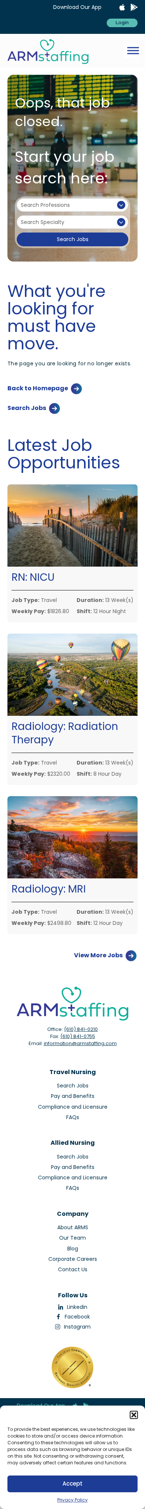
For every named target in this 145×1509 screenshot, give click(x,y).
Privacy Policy (72, 1500)
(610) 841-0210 (81, 1029)
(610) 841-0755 (77, 1036)
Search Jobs (72, 239)
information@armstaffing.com (80, 1043)
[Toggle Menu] (133, 50)
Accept (72, 1483)
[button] (134, 1415)
